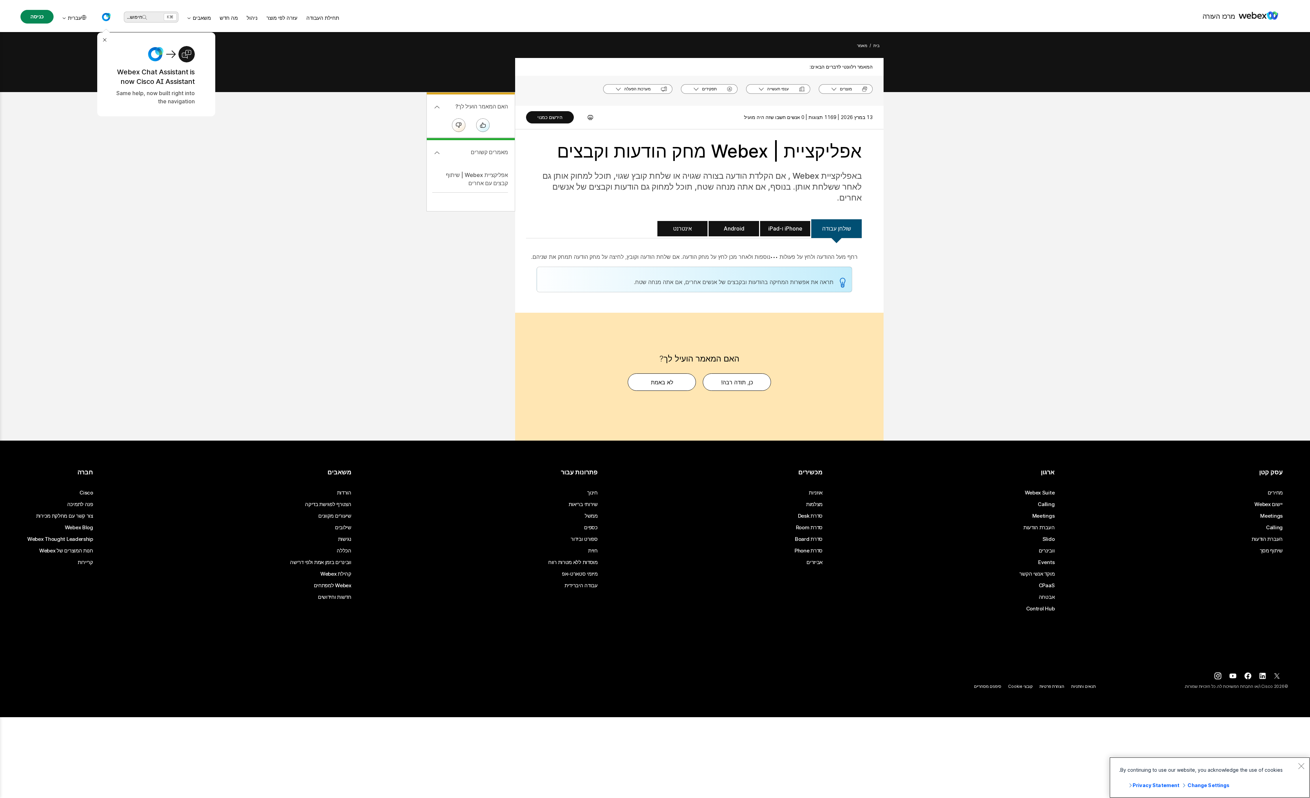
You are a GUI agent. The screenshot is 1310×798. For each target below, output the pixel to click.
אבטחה (1047, 597)
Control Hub (1040, 608)
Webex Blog (79, 527)
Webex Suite (1040, 492)
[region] (1209, 777)
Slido (1049, 539)
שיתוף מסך (1271, 550)
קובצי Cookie (1020, 686)
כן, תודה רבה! (737, 382)
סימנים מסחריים (987, 686)
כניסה (36, 16)
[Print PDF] (587, 117)
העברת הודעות (1267, 539)
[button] (106, 17)
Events (1046, 562)
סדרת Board (809, 539)
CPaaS (1047, 585)
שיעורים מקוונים (334, 516)
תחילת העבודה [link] (322, 18)
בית (876, 45)
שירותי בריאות (583, 504)
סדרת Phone (809, 550)
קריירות (85, 562)
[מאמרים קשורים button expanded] (437, 152)
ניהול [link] (252, 18)
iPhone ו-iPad (785, 228)
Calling (1274, 527)
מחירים (1275, 492)
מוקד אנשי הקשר (1036, 574)
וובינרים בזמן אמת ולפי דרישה (320, 562)
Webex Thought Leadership (60, 539)
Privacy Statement (1156, 785)
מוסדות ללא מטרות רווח (573, 562)
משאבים (202, 18)
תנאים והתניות (1083, 686)
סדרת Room (809, 527)
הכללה (344, 550)
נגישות (344, 539)
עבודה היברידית (581, 585)
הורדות (344, 492)
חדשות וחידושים (334, 597)
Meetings (1271, 516)
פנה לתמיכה (80, 504)
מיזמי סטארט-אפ (580, 574)
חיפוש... (134, 17)
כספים (591, 527)
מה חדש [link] (229, 18)
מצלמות (814, 504)
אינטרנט (682, 228)
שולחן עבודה (836, 228)
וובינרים (1047, 550)
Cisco (86, 492)
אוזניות (816, 492)
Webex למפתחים (332, 585)
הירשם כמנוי (550, 117)
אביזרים (814, 562)
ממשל (591, 516)
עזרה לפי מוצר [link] (281, 18)
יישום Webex (1268, 504)
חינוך (592, 492)
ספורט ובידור (584, 539)
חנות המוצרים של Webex (66, 550)
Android (734, 228)
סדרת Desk (810, 516)
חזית (593, 550)
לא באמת (662, 382)
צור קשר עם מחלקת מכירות (64, 516)
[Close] (1301, 766)
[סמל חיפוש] (144, 17)
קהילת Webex (335, 574)
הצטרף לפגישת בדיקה (328, 504)
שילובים (343, 527)
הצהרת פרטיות (1052, 686)
